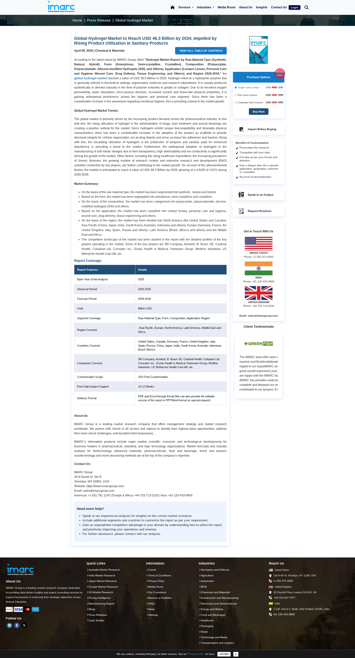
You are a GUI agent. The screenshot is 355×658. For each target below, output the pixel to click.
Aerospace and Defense (215, 569)
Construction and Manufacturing (220, 597)
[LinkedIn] (9, 625)
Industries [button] (204, 7)
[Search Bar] (307, 7)
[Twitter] (24, 625)
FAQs (151, 603)
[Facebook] (17, 625)
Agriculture (207, 575)
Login (294, 7)
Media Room (226, 7)
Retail (204, 631)
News (151, 609)
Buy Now (259, 111)
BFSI (204, 586)
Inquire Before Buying (261, 129)
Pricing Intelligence (100, 597)
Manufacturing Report (101, 603)
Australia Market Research (104, 569)
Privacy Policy (196, 654)
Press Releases (98, 614)
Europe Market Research (103, 586)
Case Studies (96, 620)
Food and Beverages (213, 614)
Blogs (92, 609)
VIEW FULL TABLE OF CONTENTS (201, 50)
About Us (245, 7)
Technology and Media (214, 637)
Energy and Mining (212, 609)
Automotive (207, 580)
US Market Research (101, 592)
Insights (261, 7)
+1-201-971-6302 (283, 580)
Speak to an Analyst (260, 194)
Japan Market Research (103, 580)
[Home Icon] (172, 7)
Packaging (207, 625)
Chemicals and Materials (215, 592)
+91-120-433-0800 (284, 614)
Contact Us (279, 7)
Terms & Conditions (159, 575)
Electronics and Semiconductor (219, 603)
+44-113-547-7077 (284, 597)
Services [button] (184, 7)
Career (152, 569)
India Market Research (102, 575)
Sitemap (153, 614)
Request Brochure (259, 211)
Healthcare (207, 620)
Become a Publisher (160, 597)
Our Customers (157, 592)
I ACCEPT (224, 654)
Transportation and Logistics (217, 642)
